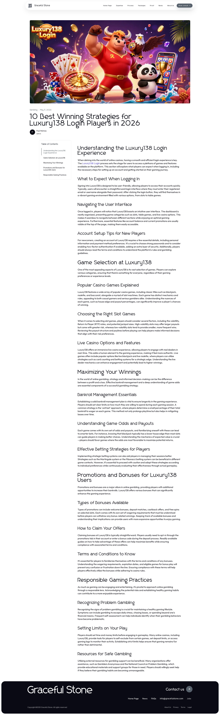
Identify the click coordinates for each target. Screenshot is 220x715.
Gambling (34, 110)
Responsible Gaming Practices (54, 175)
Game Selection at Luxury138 (54, 158)
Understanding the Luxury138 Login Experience (54, 152)
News (144, 698)
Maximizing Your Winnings (53, 163)
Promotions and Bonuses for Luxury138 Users (54, 169)
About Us (167, 707)
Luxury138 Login (91, 163)
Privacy (176, 707)
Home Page (133, 698)
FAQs (153, 698)
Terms (183, 707)
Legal (190, 707)
